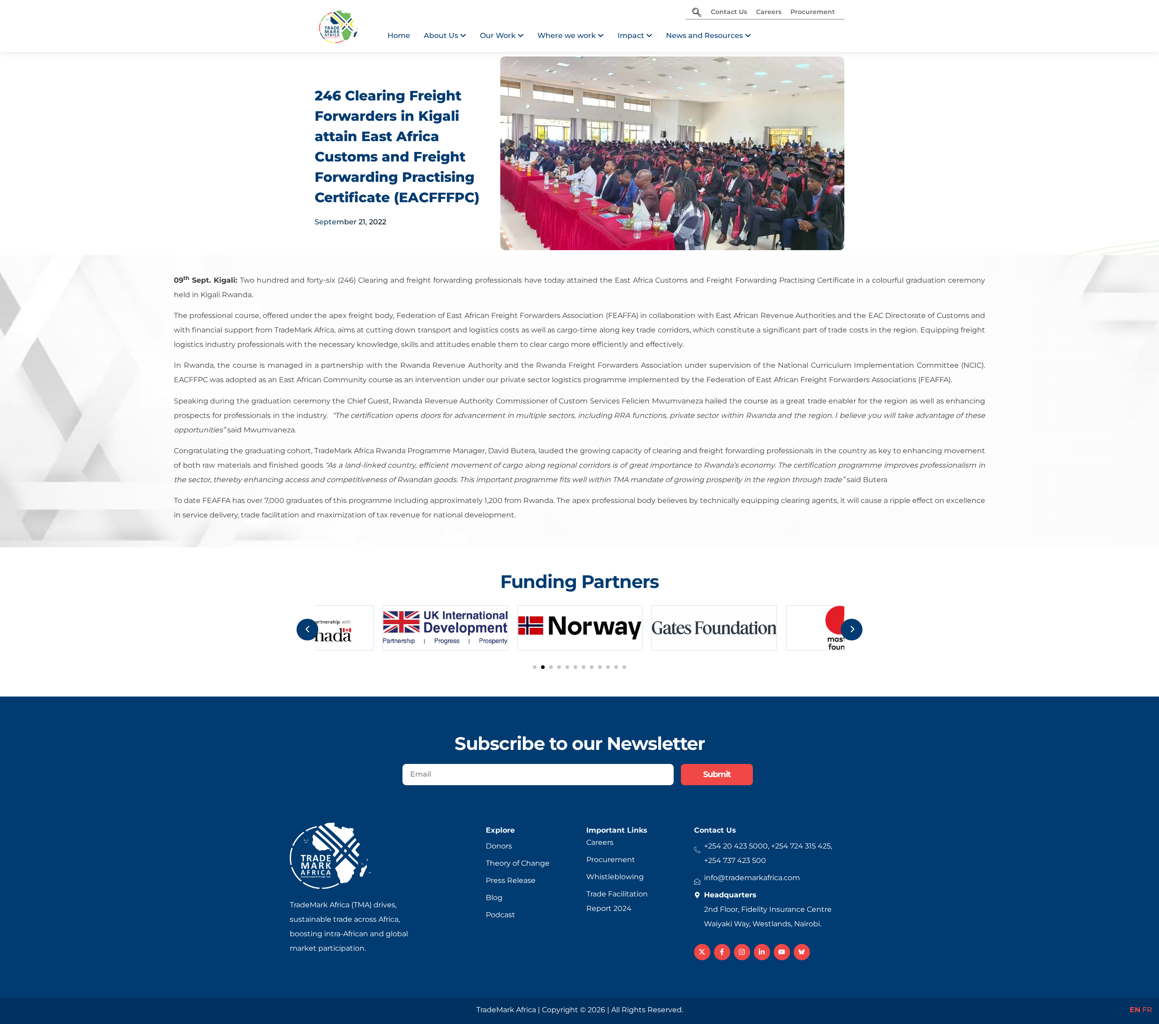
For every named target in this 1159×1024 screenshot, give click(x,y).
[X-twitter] (702, 952)
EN (1135, 1009)
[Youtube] (782, 952)
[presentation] (307, 629)
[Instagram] (742, 952)
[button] (534, 667)
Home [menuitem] (399, 35)
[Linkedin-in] (762, 952)
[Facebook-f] (722, 952)
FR (1147, 1009)
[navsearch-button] (697, 13)
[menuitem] (445, 35)
